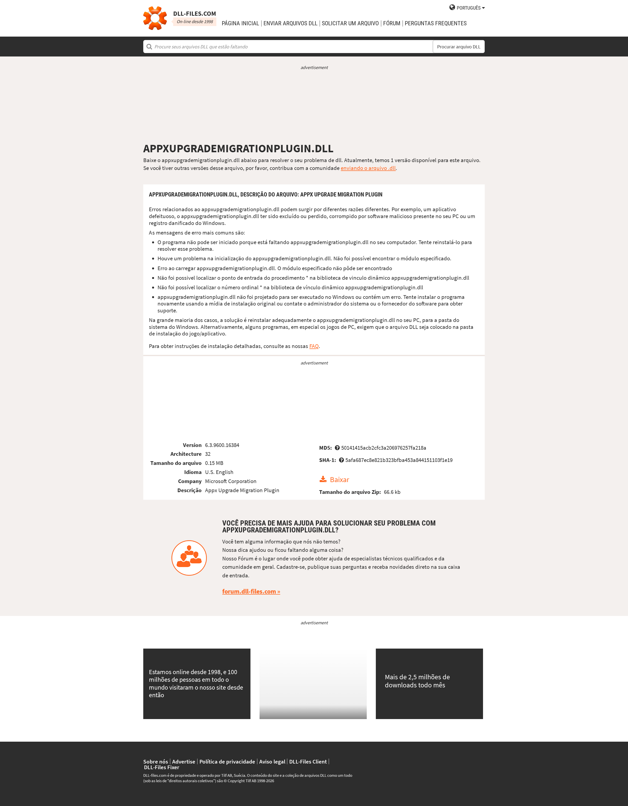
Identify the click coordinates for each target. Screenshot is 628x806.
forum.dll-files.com (249, 591)
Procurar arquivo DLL (459, 46)
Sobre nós (155, 761)
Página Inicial (240, 23)
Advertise (183, 761)
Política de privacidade (227, 761)
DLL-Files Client (308, 761)
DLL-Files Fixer (161, 767)
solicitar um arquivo (350, 23)
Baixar (339, 479)
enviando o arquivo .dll (368, 167)
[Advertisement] (314, 106)
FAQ (314, 345)
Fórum (391, 23)
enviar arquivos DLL (290, 23)
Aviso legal (272, 761)
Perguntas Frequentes (436, 23)
